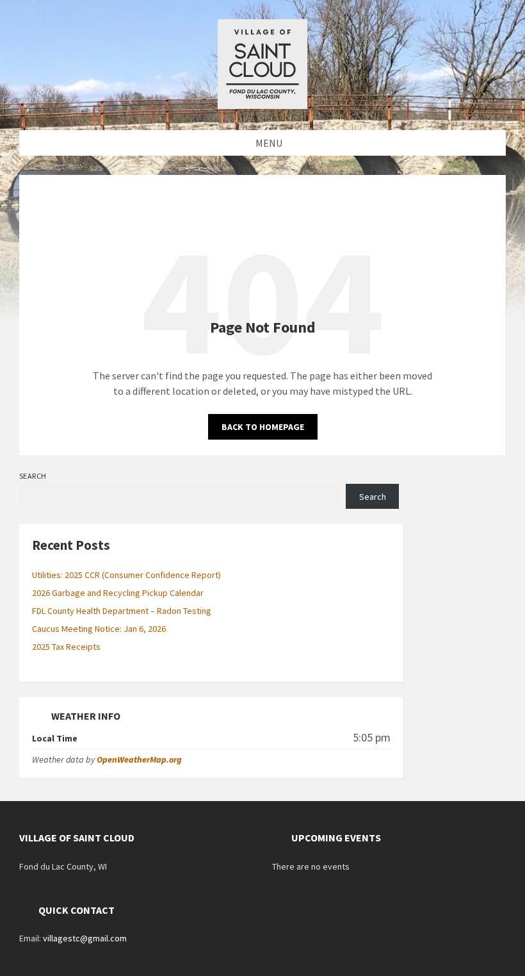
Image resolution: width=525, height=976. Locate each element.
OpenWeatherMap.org (139, 759)
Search (33, 476)
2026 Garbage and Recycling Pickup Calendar (118, 593)
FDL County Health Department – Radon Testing (121, 610)
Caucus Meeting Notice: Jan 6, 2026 (99, 628)
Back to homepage (263, 427)
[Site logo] (262, 105)
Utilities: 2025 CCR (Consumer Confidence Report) (126, 575)
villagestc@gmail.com (85, 938)
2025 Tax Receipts (66, 646)
